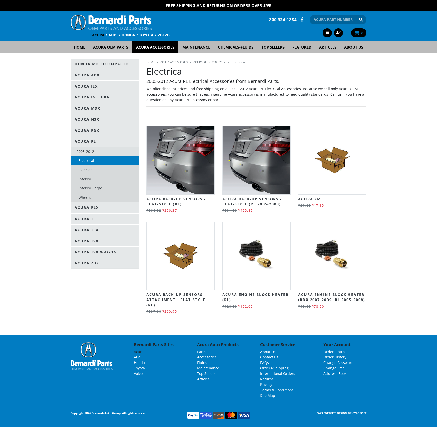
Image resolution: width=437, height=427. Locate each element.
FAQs (264, 362)
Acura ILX (86, 86)
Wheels (85, 197)
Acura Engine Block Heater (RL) (255, 297)
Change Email (335, 368)
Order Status (334, 351)
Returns (267, 379)
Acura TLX (87, 229)
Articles (327, 47)
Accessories (207, 357)
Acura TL (85, 218)
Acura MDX (87, 108)
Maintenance (196, 47)
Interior (85, 179)
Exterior (85, 169)
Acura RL (85, 141)
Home (79, 47)
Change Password (338, 362)
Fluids (202, 362)
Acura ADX (87, 75)
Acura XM (309, 199)
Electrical (86, 160)
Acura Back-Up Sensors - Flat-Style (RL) (176, 201)
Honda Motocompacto (102, 63)
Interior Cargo (90, 188)
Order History (334, 357)
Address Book (334, 373)
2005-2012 (85, 151)
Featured (301, 47)
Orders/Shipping (274, 368)
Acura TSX (87, 241)
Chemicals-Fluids (235, 47)
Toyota (146, 35)
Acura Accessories (155, 47)
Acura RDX (87, 130)
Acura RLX (87, 207)
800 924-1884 (283, 20)
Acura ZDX (87, 263)
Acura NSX (87, 119)
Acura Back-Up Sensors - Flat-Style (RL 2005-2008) (252, 201)
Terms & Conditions (277, 390)
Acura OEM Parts (110, 47)
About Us (353, 47)
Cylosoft (359, 413)
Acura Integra (92, 97)
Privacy (266, 384)
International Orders (277, 373)
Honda (128, 35)
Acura (98, 35)
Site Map (267, 395)
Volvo (164, 35)
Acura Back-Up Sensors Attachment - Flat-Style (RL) (175, 299)
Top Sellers (273, 47)
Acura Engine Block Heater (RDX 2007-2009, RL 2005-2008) (331, 297)
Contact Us (269, 357)
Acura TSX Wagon (96, 252)
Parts (201, 351)
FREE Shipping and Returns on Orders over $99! (218, 5)
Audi (113, 35)
